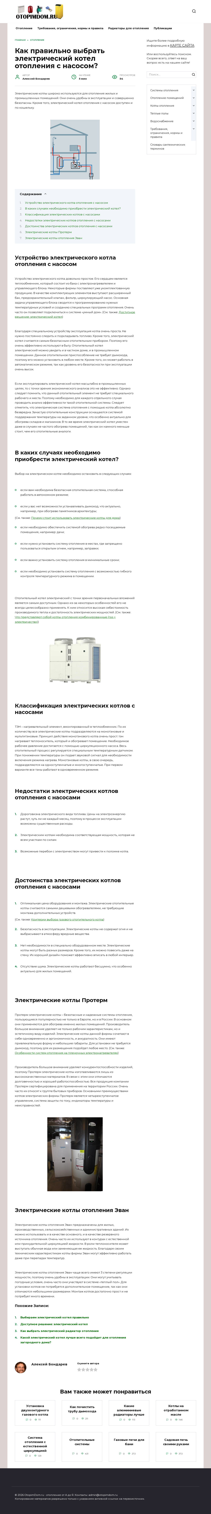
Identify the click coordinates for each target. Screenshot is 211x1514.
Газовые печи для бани (129, 1442)
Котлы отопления (162, 105)
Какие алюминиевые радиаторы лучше (129, 1410)
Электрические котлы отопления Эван (53, 238)
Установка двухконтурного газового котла (35, 1410)
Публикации (163, 28)
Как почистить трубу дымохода (82, 1409)
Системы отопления (164, 90)
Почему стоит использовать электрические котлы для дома (75, 518)
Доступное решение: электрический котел (54, 1324)
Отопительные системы (82, 1442)
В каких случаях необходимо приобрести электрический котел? (73, 208)
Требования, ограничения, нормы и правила (70, 28)
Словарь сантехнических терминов (167, 146)
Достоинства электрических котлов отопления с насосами (68, 226)
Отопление (24, 28)
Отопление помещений (167, 98)
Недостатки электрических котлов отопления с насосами (68, 220)
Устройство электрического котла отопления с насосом (66, 202)
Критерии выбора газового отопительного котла (67, 919)
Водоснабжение (161, 121)
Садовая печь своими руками (176, 1442)
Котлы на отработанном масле (176, 1410)
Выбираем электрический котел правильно (54, 1317)
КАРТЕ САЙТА (182, 45)
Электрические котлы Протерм (48, 232)
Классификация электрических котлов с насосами (62, 214)
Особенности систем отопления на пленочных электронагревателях (66, 1053)
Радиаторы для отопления (128, 28)
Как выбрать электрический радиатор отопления (59, 1331)
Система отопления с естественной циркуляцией (35, 1444)
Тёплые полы (159, 113)
